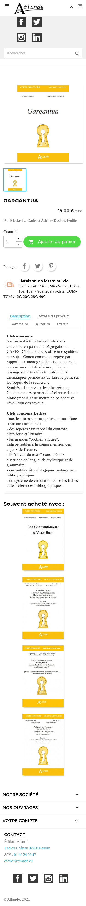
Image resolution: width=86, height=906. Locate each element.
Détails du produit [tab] (53, 316)
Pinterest (51, 266)
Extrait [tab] (62, 324)
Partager (24, 266)
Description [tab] (20, 316)
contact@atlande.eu (18, 861)
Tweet (37, 266)
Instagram (21, 37)
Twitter (36, 22)
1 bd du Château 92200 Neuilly (27, 848)
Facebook (21, 22)
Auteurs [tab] (43, 324)
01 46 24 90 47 (25, 855)
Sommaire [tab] (19, 324)
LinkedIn (36, 37)
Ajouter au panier (51, 242)
